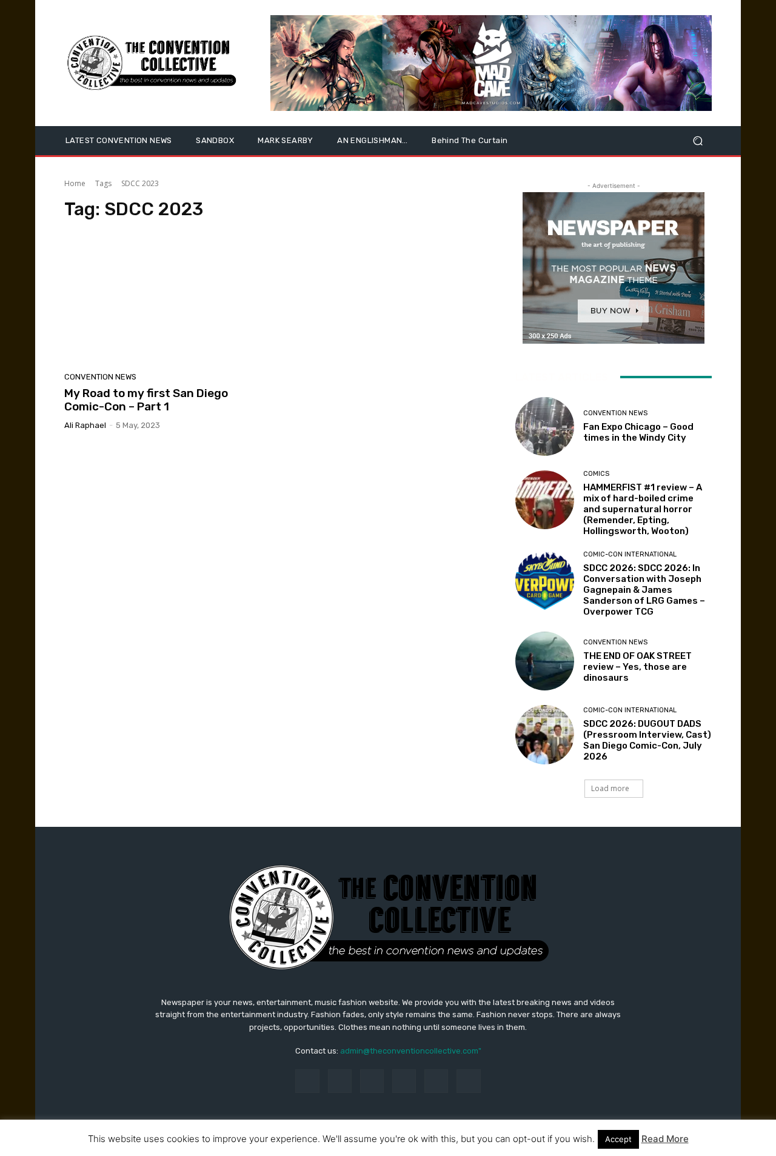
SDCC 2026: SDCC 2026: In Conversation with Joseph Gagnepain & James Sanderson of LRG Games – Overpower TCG (644, 590)
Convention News (100, 377)
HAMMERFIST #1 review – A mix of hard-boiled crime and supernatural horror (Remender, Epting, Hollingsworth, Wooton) (642, 509)
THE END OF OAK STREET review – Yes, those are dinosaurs (637, 666)
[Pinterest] (404, 1081)
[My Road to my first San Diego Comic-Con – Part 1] (166, 299)
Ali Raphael (85, 425)
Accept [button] (618, 1139)
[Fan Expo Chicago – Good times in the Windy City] (544, 426)
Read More (665, 1138)
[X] (468, 1081)
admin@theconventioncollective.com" (410, 1050)
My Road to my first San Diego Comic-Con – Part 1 (146, 400)
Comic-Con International (630, 554)
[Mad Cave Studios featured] (491, 63)
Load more (610, 788)
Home (74, 183)
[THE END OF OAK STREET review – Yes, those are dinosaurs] (544, 661)
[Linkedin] (372, 1081)
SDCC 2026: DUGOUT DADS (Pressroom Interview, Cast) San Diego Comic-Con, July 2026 (647, 740)
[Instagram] (340, 1081)
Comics (596, 473)
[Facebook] (307, 1081)
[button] (697, 141)
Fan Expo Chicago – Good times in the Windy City (638, 432)
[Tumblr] (436, 1081)
